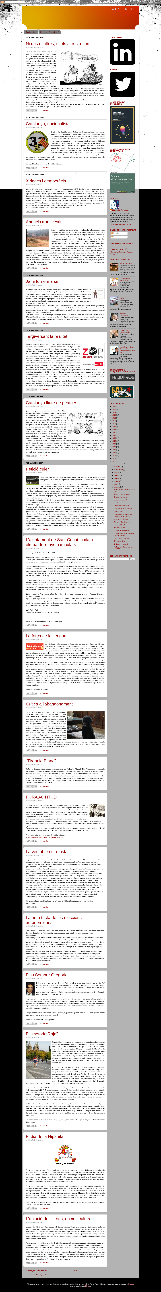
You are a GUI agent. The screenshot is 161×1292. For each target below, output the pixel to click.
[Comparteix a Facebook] (33, 110)
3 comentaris (44, 323)
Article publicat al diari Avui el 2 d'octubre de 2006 (44, 837)
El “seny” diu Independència (125, 331)
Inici (76, 1270)
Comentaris (117, 237)
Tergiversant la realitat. (47, 336)
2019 (114, 426)
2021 (114, 421)
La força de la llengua (46, 635)
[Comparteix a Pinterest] (36, 110)
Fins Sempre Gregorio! (47, 974)
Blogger (87, 1286)
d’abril (116, 484)
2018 (114, 429)
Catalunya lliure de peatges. (52, 402)
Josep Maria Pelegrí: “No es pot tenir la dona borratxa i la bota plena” (127, 349)
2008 (114, 458)
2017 (114, 432)
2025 (114, 409)
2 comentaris (44, 110)
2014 (114, 441)
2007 (114, 461)
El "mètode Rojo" (42, 1033)
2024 (114, 412)
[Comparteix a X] (31, 110)
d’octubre (117, 467)
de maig (117, 481)
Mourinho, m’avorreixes (124, 314)
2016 (114, 435)
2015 (114, 438)
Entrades (116, 233)
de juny (117, 478)
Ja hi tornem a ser (43, 281)
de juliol (117, 475)
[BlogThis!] (29, 110)
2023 (114, 415)
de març (117, 487)
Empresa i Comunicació (49, 32)
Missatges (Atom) (42, 1275)
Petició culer (37, 469)
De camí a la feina (126, 263)
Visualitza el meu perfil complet (120, 224)
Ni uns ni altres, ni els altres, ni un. (58, 43)
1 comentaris (44, 168)
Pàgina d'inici (31, 32)
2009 (114, 455)
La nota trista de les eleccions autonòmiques (124, 534)
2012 (114, 447)
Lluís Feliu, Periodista (120, 210)
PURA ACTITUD (41, 797)
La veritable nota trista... (48, 851)
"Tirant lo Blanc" (41, 760)
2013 (114, 444)
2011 (114, 450)
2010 (114, 453)
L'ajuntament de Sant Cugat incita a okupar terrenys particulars (59, 542)
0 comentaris (44, 211)
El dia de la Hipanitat (45, 1136)
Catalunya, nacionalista (48, 123)
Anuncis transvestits (45, 221)
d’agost (117, 472)
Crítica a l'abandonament (49, 704)
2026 (114, 406)
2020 (114, 424)
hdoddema (130, 1284)
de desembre (119, 464)
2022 (114, 418)
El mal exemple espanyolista (125, 279)
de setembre (118, 470)
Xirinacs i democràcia (46, 180)
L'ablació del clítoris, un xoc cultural (59, 1218)
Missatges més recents (36, 1270)
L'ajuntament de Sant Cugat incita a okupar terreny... (123, 515)
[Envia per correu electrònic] (27, 110)
